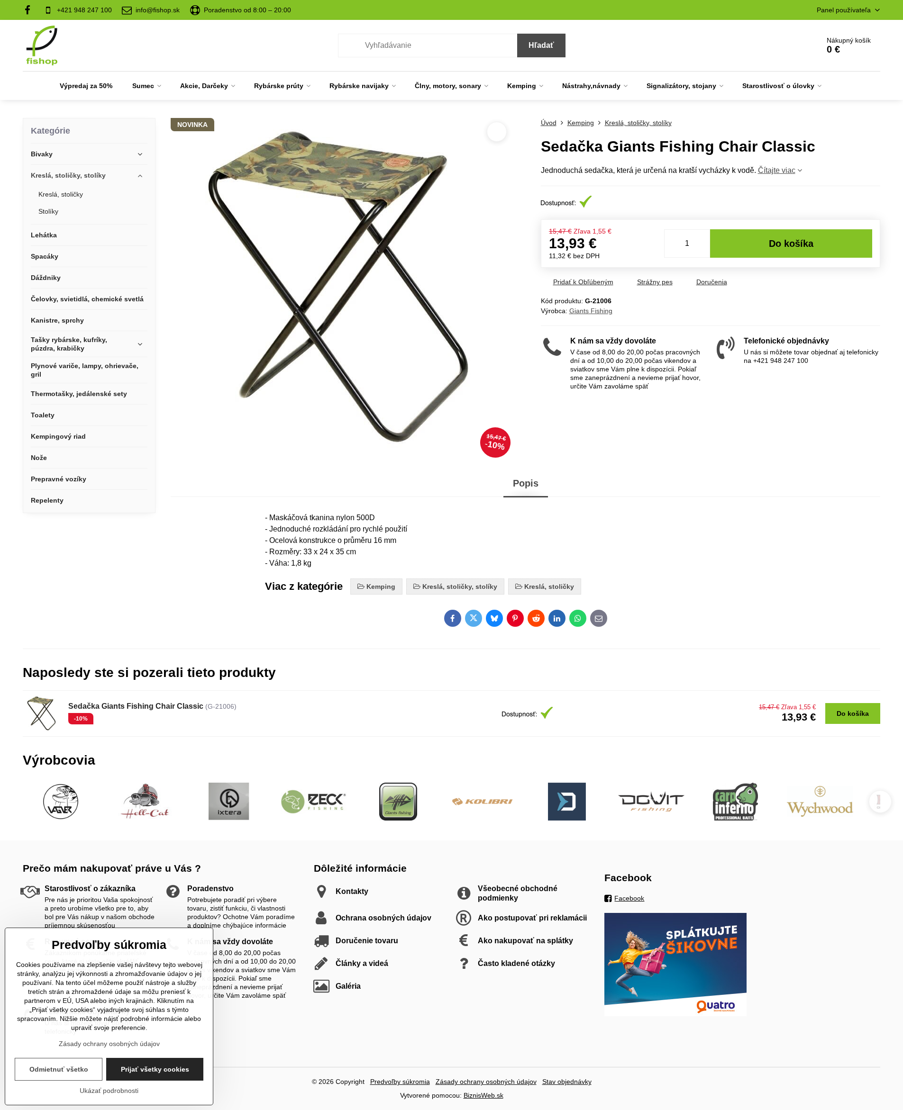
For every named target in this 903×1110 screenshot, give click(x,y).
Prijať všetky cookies (155, 1069)
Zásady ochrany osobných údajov (486, 1081)
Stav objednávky (567, 1081)
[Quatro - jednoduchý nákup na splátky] (675, 1014)
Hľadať (541, 45)
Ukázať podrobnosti (109, 1090)
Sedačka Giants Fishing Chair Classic (135, 706)
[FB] (30, 10)
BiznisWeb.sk (483, 1095)
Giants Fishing (590, 311)
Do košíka (791, 243)
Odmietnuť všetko (58, 1069)
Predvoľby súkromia (400, 1081)
